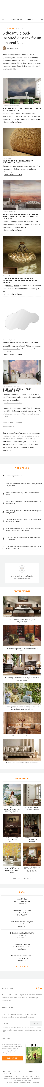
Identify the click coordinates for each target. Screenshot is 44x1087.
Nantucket (12, 813)
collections (8, 28)
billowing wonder (12, 285)
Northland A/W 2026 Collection (11, 841)
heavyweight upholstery (12, 169)
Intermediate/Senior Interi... (22, 955)
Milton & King (12, 838)
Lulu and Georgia (32, 867)
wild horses (21, 227)
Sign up (23, 433)
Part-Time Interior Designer (22, 921)
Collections (16, 411)
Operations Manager (22, 944)
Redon (12, 872)
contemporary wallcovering (30, 119)
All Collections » (22, 879)
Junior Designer (22, 898)
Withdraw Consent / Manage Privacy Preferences (23, 1082)
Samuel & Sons (32, 807)
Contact (18, 1071)
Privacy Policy (29, 1029)
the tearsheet (15, 423)
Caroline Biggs (13, 48)
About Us (6, 1071)
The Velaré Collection (32, 809)
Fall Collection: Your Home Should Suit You (32, 870)
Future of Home (28, 447)
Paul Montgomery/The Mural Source (12, 809)
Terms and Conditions (23, 1077)
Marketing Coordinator (22, 910)
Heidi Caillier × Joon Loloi (32, 838)
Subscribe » (12, 1058)
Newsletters (32, 1071)
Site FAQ (7, 1073)
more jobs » (22, 967)
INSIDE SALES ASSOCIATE (22, 933)
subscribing (7, 441)
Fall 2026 (32, 841)
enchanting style (23, 397)
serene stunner (32, 221)
